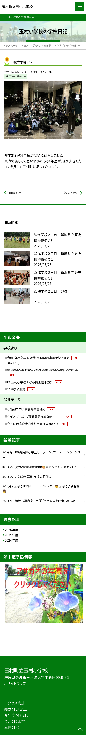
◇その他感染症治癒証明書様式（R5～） (36, 423)
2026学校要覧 (20, 389)
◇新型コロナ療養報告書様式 (30, 409)
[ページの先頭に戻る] (80, 729)
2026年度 (11, 529)
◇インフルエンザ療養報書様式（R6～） (38, 416)
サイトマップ (16, 683)
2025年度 (11, 535)
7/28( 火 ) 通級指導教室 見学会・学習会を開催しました (38, 500)
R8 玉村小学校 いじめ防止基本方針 (34, 382)
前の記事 (15, 192)
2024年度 (11, 540)
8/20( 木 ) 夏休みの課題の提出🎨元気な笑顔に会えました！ (40, 467)
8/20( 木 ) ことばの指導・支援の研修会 (27, 476)
